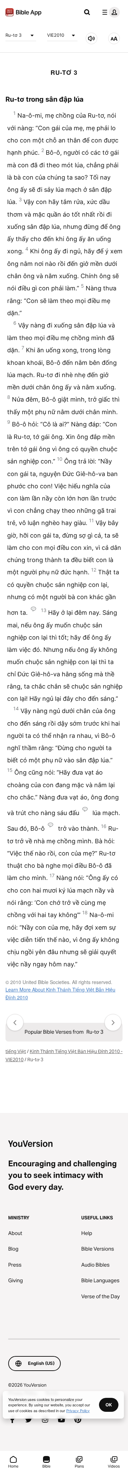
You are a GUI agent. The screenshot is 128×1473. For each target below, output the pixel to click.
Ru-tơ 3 (13, 35)
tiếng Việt (15, 1051)
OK (108, 1404)
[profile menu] (110, 12)
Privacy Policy (78, 1410)
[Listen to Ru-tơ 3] (91, 38)
